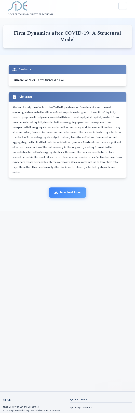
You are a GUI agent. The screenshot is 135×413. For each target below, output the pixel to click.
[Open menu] (122, 6)
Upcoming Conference (81, 407)
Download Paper (70, 192)
